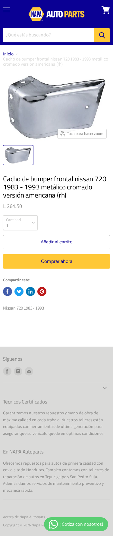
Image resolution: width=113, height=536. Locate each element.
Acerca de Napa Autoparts (24, 516)
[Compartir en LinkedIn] (30, 291)
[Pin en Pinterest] (41, 291)
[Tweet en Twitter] (19, 291)
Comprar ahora (56, 261)
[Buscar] (102, 35)
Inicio (8, 53)
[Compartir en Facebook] (7, 291)
